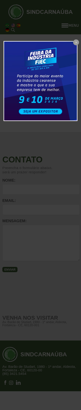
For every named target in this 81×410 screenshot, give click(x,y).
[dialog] (41, 81)
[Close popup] (76, 42)
